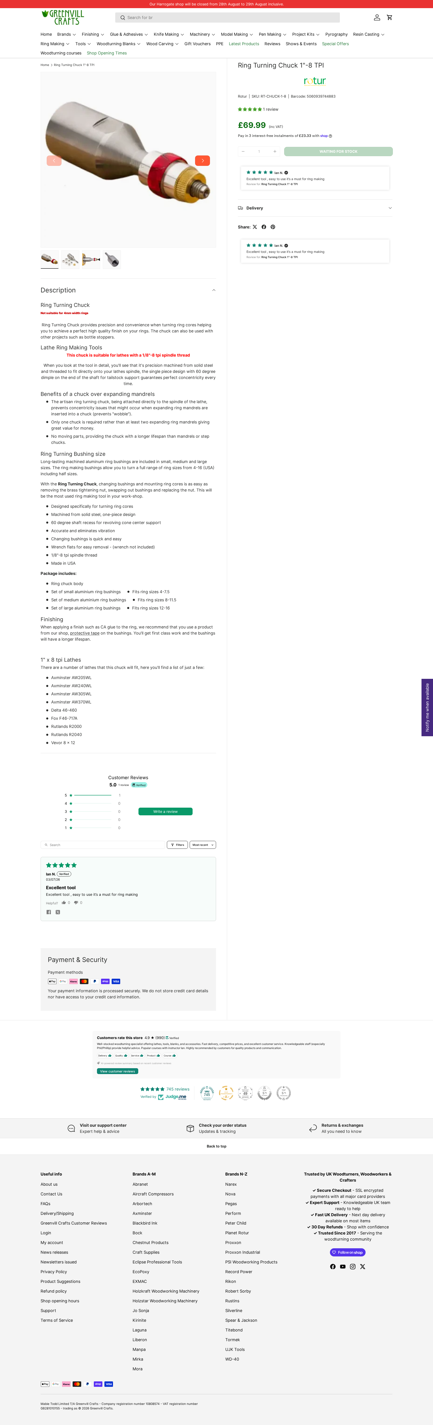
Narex (231, 1184)
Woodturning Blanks (116, 43)
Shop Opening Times (107, 53)
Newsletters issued (59, 1262)
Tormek (232, 1339)
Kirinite (139, 1320)
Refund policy (54, 1291)
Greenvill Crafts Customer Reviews (74, 1223)
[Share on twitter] (57, 912)
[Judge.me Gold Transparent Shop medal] (226, 1093)
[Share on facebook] (48, 912)
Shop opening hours (60, 1300)
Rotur (242, 96)
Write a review (165, 811)
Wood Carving (159, 43)
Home (46, 34)
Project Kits (303, 34)
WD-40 (232, 1359)
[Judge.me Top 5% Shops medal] (264, 1093)
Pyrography (336, 34)
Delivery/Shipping (57, 1213)
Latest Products (244, 43)
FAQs (45, 1203)
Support (48, 1310)
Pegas (231, 1203)
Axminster (142, 1213)
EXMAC (140, 1281)
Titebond (234, 1330)
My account (52, 1242)
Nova (230, 1194)
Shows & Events (301, 43)
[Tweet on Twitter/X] (254, 226)
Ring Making (52, 43)
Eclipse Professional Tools (157, 1262)
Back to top (216, 1146)
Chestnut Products (150, 1242)
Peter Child (235, 1223)
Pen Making (270, 34)
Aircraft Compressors (153, 1194)
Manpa (139, 1349)
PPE (219, 43)
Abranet (140, 1184)
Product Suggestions (60, 1281)
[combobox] (227, 17)
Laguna (140, 1330)
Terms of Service (57, 1320)
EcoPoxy (141, 1271)
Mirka (138, 1359)
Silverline (233, 1310)
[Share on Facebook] (263, 226)
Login (46, 1232)
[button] (390, 17)
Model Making (234, 34)
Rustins (232, 1300)
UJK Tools (235, 1349)
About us (49, 1184)
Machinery (200, 34)
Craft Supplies (146, 1252)
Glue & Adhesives (126, 34)
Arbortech (142, 1203)
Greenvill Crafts (101, 1408)
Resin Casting (366, 34)
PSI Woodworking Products (251, 1262)
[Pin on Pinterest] (272, 226)
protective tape (84, 633)
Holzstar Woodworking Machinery (165, 1300)
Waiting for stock (338, 151)
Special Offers (335, 43)
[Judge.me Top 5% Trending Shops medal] (283, 1093)
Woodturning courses (61, 53)
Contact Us (51, 1194)
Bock (137, 1232)
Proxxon (233, 1242)
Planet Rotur (237, 1232)
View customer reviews (117, 1071)
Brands (64, 34)
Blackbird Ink (145, 1223)
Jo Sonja (141, 1310)
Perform (233, 1213)
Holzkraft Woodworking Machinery (166, 1291)
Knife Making (166, 34)
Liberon (140, 1339)
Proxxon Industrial (242, 1252)
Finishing (90, 34)
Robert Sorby (238, 1291)
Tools (80, 43)
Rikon (230, 1281)
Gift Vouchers (197, 43)
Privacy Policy (54, 1271)
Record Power (238, 1271)
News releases (54, 1252)
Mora (138, 1368)
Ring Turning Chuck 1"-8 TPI (74, 65)
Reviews (272, 43)
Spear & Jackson (241, 1320)
